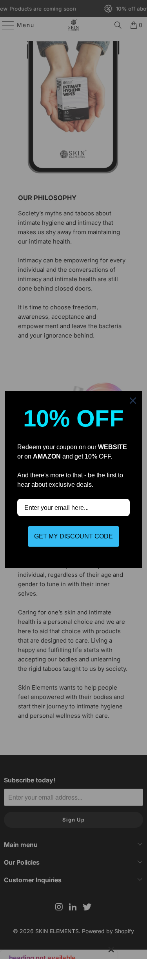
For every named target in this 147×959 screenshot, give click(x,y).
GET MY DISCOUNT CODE (73, 536)
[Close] (132, 400)
